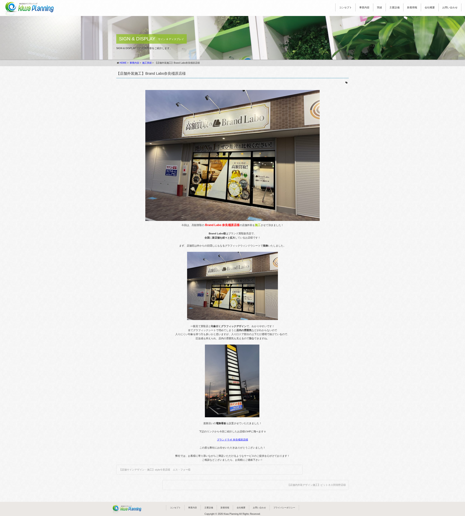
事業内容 (364, 7)
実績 (379, 7)
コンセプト (345, 7)
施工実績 (147, 63)
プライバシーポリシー (284, 507)
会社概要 (430, 7)
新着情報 (412, 7)
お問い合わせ (450, 7)
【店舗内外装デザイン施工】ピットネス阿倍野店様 (316, 484)
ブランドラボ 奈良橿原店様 (232, 439)
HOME (123, 63)
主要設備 (394, 7)
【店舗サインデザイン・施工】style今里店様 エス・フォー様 (155, 469)
